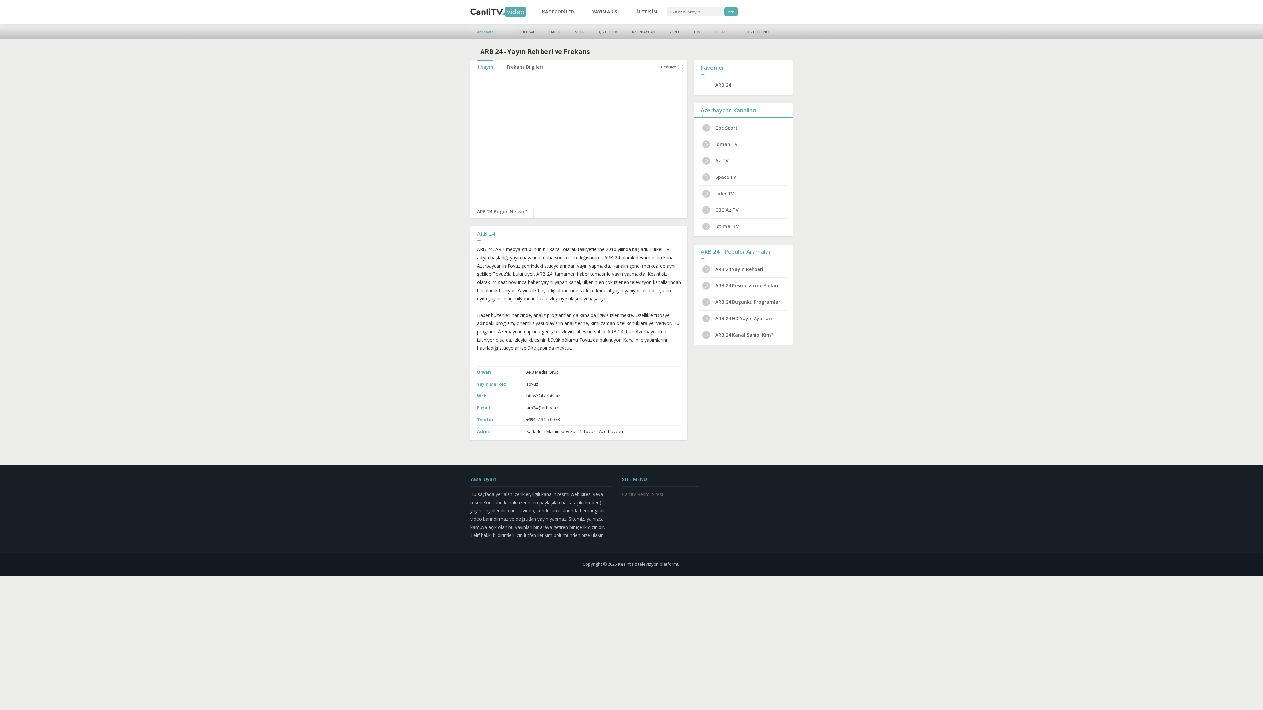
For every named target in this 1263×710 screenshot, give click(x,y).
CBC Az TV (727, 210)
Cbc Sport (726, 128)
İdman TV (726, 144)
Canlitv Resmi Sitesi (642, 494)
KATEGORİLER (558, 12)
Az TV (722, 160)
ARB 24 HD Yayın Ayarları (743, 318)
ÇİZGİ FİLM (608, 31)
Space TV (725, 177)
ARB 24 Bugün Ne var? (502, 211)
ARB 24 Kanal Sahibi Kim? (744, 335)
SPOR (580, 31)
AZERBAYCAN (643, 31)
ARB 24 (723, 85)
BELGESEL (723, 31)
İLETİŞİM (647, 12)
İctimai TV (727, 226)
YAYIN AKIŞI (605, 12)
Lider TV (724, 193)
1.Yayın (485, 67)
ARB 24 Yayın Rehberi (739, 269)
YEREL (674, 31)
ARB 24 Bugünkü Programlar (747, 302)
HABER (555, 31)
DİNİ (697, 31)
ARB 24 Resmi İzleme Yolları (746, 285)
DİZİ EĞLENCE (758, 31)
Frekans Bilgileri (525, 67)
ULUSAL (528, 31)
